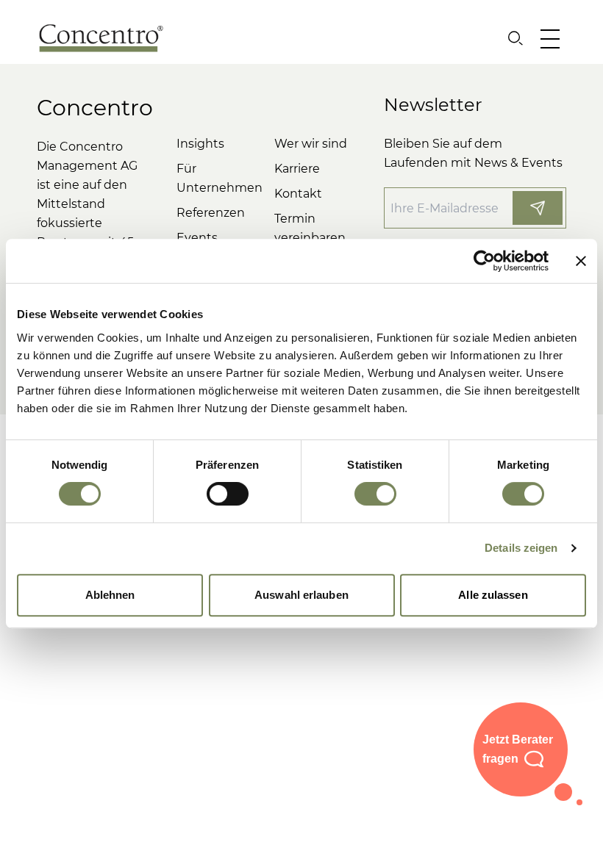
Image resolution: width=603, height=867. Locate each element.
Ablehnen (110, 595)
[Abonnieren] (538, 208)
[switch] (228, 494)
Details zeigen (521, 548)
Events (197, 238)
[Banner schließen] (581, 261)
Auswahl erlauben (301, 595)
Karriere (297, 169)
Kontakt (298, 194)
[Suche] (515, 38)
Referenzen (210, 213)
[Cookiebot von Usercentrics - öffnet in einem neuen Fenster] (484, 261)
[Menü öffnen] (553, 38)
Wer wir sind (310, 144)
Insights (200, 144)
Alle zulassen (492, 595)
